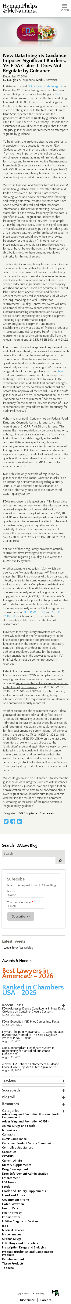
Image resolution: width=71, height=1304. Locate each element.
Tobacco (8, 1268)
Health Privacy (12, 1212)
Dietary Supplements (16, 1165)
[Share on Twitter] (6, 821)
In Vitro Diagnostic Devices (20, 1221)
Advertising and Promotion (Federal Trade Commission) (30, 1115)
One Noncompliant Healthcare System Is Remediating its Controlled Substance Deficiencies (28, 1051)
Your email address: (20, 902)
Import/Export (12, 1217)
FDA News (9, 1182)
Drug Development (15, 1169)
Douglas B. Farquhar (20, 80)
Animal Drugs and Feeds (18, 1126)
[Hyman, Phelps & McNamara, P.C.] (20, 8)
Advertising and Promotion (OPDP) (25, 1121)
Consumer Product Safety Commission (28, 1143)
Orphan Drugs (11, 1239)
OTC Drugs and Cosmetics (20, 1243)
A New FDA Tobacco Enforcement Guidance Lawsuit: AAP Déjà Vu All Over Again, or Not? (30, 1065)
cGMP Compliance (27, 813)
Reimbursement (13, 1259)
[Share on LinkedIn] (19, 821)
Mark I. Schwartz (47, 80)
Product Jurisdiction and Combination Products (27, 1253)
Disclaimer (27, 1300)
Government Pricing (15, 1199)
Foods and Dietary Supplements (24, 1191)
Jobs (5, 1225)
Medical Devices (13, 1230)
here (58, 94)
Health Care (10, 1208)
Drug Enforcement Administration (25, 1173)
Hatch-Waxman (13, 1204)
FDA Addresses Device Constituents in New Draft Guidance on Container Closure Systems (33, 1010)
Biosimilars (9, 1130)
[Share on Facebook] (12, 821)
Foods (6, 1186)
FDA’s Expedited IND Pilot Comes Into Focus (30, 1021)
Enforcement (47, 813)
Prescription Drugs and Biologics (24, 1247)
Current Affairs (12, 1160)
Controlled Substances (17, 1147)
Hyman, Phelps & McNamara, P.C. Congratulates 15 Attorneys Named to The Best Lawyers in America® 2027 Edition (33, 1035)
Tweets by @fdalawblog (17, 947)
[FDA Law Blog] (35, 29)
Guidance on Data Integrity (45, 86)
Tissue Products (12, 1263)
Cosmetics (9, 1152)
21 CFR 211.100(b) (34, 612)
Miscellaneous (11, 1234)
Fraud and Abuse (13, 1195)
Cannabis (8, 1134)
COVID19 (8, 1156)
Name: (11, 891)
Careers (45, 1300)
